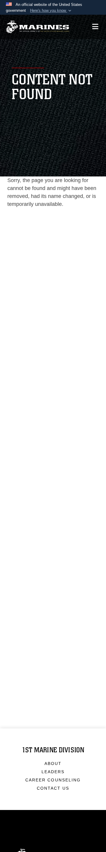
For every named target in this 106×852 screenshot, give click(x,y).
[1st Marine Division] (37, 27)
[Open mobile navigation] (95, 26)
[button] (51, 11)
